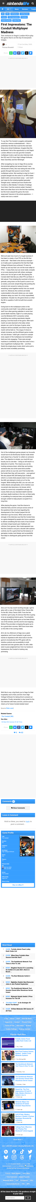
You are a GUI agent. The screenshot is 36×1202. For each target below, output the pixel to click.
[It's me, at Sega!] (18, 114)
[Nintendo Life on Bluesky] (6, 1157)
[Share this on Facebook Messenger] (30, 53)
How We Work (27, 1019)
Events (4, 17)
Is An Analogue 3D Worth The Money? (18, 1004)
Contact (17, 1022)
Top (6, 1019)
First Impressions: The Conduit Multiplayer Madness (16, 28)
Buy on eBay (17, 885)
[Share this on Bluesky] (15, 53)
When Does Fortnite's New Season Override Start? (17, 956)
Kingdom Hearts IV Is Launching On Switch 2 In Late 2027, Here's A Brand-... (19, 970)
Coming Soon (25, 14)
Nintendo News (8, 1180)
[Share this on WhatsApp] (11, 53)
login (28, 821)
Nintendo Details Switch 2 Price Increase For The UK (19, 997)
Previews (24, 17)
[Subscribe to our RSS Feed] (6, 1152)
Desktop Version (24, 1029)
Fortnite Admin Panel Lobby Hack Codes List (18, 950)
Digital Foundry (24, 1177)
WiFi (7, 14)
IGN (17, 1180)
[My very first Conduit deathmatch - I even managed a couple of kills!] (18, 435)
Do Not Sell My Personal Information (18, 1168)
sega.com (4, 878)
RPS (28, 1184)
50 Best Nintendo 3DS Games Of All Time (19, 1010)
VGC (31, 1180)
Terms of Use (9, 1026)
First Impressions (14, 17)
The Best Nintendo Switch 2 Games (18, 977)
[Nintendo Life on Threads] (22, 1157)
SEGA (3, 847)
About (12, 1019)
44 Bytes (21, 1166)
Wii (3, 14)
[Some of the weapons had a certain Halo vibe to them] (18, 591)
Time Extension (12, 1177)
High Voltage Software (8, 851)
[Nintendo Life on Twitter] (30, 1152)
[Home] (2, 9)
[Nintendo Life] (18, 3)
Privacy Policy (26, 1022)
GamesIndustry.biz (13, 1184)
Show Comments (19, 808)
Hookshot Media (16, 1164)
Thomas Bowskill (8, 47)
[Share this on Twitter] (22, 53)
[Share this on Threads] (26, 53)
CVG (23, 1184)
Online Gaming (6, 20)
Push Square (16, 1173)
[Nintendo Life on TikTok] (22, 1152)
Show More (17, 1140)
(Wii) (7, 716)
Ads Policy (20, 1026)
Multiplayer (14, 14)
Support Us (8, 1022)
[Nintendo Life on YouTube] (14, 1152)
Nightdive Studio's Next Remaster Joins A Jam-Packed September (20, 983)
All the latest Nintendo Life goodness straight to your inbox (18, 1193)
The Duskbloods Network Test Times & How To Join (19, 962)
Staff (18, 1019)
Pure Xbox (26, 1173)
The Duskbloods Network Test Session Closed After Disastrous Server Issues (19, 990)
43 (22, 732)
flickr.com (9, 708)
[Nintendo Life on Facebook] (30, 1157)
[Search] (32, 3)
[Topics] (3, 3)
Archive (28, 1026)
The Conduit (5, 838)
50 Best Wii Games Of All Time (11, 722)
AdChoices (30, 1166)
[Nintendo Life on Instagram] (14, 1157)
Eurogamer (24, 1180)
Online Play (16, 20)
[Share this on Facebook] (19, 53)
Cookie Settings (11, 1029)
